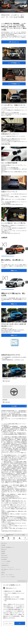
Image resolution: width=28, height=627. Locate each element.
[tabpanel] (13, 248)
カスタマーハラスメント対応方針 (8, 576)
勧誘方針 (3, 572)
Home (2, 534)
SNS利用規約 (4, 559)
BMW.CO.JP (4, 549)
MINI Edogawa (4, 557)
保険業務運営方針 (5, 565)
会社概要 (3, 545)
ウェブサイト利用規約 (5, 561)
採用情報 (3, 553)
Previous (1, 248)
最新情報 (3, 551)
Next (26, 248)
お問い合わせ (4, 543)
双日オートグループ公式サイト (7, 574)
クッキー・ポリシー (5, 563)
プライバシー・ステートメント (7, 567)
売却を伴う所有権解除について (7, 547)
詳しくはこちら (6, 381)
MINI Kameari (4, 555)
